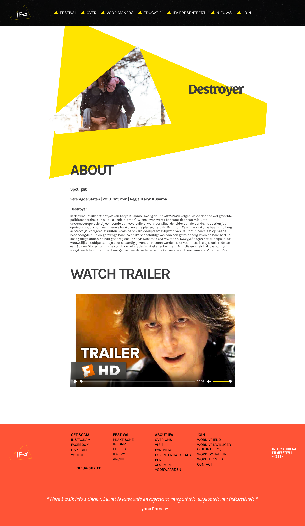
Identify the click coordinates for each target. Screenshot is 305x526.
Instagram (81, 440)
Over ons (163, 440)
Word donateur (212, 454)
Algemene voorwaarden (168, 467)
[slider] (137, 381)
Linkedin (79, 450)
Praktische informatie (123, 442)
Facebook (80, 445)
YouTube (79, 455)
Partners (163, 450)
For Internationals (173, 455)
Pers (159, 460)
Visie (159, 445)
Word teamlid (210, 459)
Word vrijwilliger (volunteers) (214, 447)
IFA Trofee (122, 454)
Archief (120, 459)
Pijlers (119, 449)
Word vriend (209, 440)
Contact (204, 465)
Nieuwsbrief (88, 468)
